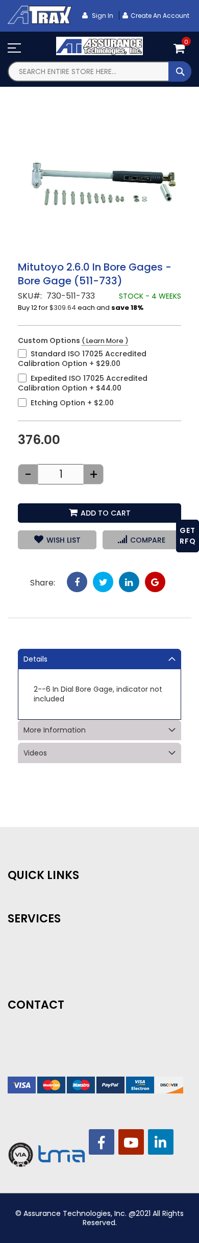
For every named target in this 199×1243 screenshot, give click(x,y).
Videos (35, 753)
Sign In (101, 15)
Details (35, 659)
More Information (54, 730)
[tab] (99, 659)
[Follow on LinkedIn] (160, 1142)
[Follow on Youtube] (131, 1142)
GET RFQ (188, 535)
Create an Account (160, 15)
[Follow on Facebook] (101, 1142)
